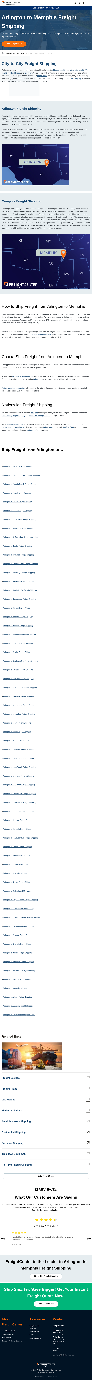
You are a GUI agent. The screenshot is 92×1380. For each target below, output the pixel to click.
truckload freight (14, 73)
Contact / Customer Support (12, 1341)
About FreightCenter (9, 1331)
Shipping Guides (35, 1338)
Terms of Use (53, 1377)
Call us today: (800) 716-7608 (46, 8)
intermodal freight (77, 70)
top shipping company (72, 78)
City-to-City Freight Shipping (46, 1276)
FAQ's (32, 1335)
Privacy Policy (39, 1377)
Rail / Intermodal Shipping (17, 1164)
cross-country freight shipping (13, 416)
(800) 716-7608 (58, 1326)
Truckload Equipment (14, 1154)
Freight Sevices (11, 1078)
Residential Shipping (14, 1132)
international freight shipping (40, 416)
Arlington (34, 413)
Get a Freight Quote (14, 44)
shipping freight (58, 70)
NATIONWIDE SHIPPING (15, 53)
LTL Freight (8, 1099)
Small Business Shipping (16, 1121)
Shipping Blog (34, 1331)
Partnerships (6, 1337)
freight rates (42, 76)
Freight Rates (9, 1088)
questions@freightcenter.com (63, 1355)
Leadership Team (8, 1334)
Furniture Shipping (12, 1143)
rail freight (28, 73)
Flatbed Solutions (12, 1110)
